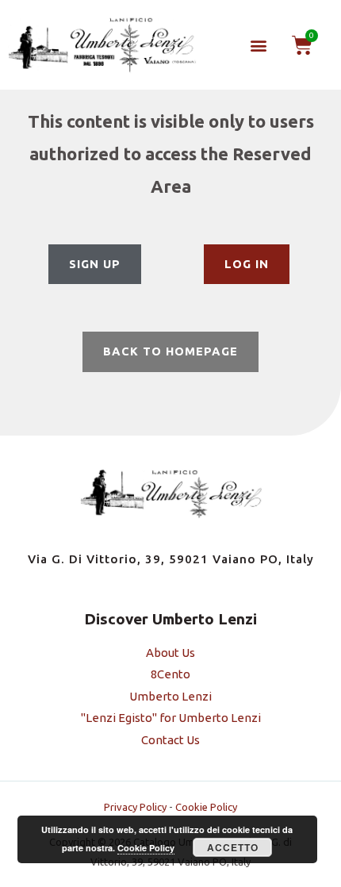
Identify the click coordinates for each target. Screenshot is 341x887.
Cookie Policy (206, 806)
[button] (258, 45)
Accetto (233, 847)
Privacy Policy (135, 806)
